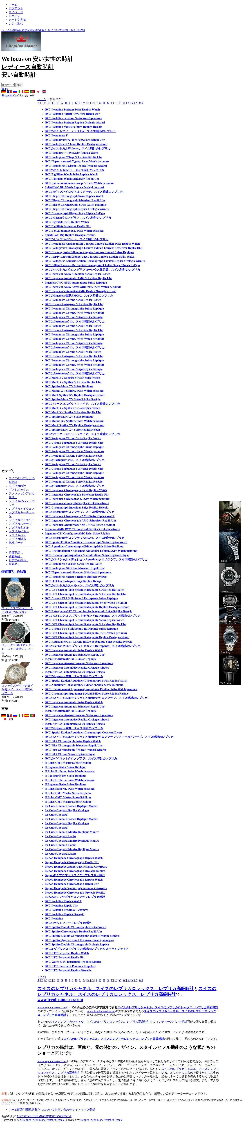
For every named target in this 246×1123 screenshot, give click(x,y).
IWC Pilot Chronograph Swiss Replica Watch (73, 741)
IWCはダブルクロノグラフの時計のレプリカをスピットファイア (87, 948)
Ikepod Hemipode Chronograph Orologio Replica (75, 870)
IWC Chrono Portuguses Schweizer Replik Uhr (74, 304)
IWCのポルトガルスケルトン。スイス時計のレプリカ (79, 585)
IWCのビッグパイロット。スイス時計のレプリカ (76, 239)
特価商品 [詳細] (13, 572)
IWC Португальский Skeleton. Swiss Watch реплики (78, 572)
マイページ (16, 12)
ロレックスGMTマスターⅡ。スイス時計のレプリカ (17, 649)
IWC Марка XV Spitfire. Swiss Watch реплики (74, 390)
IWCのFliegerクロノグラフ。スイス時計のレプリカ (78, 217)
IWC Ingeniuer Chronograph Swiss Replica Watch (76, 490)
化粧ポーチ (16, 542)
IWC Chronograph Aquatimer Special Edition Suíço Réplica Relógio (87, 555)
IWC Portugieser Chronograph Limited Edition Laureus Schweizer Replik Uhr (93, 247)
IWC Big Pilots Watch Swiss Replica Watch (71, 174)
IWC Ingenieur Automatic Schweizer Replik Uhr (74, 654)
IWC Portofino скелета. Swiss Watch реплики (73, 118)
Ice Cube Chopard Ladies (60, 836)
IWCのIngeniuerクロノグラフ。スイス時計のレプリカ (80, 511)
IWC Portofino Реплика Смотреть (66, 909)
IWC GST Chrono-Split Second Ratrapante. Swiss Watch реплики (86, 602)
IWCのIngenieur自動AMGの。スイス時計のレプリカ (79, 295)
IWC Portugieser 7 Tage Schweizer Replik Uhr (73, 157)
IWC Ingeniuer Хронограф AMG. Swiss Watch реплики (80, 524)
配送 (39, 30)
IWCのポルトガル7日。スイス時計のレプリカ (74, 170)
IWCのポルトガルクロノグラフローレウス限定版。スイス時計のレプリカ (92, 269)
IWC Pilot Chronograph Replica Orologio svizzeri (75, 749)
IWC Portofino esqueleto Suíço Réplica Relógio (73, 126)
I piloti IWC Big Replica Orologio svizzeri (70, 234)
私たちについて (52, 30)
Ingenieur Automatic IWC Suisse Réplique (71, 658)
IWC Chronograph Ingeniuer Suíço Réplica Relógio (76, 507)
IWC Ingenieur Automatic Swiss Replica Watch (74, 650)
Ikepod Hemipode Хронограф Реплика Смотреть (76, 866)
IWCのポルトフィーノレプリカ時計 (68, 922)
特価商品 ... (16, 552)
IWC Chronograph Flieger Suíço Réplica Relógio (75, 213)
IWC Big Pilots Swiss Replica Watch (67, 222)
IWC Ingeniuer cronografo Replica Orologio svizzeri (77, 503)
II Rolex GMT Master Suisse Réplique (68, 762)
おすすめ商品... (18, 560)
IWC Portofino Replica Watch (63, 901)
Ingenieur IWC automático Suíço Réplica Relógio (75, 671)
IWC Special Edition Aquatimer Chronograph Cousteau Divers (83, 732)
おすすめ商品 (27, 30)
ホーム (13, 4)
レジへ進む (16, 23)
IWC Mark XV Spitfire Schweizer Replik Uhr (73, 382)
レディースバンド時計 (172, 1021)
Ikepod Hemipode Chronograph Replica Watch (74, 857)
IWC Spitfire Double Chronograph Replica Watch (75, 927)
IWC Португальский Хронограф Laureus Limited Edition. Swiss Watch (90, 256)
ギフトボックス (19, 489)
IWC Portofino (54, 918)
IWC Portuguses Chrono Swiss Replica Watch (73, 299)
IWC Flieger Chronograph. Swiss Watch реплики (75, 204)
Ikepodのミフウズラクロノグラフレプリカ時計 (75, 875)
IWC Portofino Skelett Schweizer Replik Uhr (72, 113)
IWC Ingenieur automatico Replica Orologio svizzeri (77, 667)
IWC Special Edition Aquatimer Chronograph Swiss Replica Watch (86, 542)
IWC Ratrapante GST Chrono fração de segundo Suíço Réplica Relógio (88, 611)
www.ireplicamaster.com (60, 999)
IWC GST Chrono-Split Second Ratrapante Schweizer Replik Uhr (85, 594)
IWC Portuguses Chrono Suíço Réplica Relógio (73, 317)
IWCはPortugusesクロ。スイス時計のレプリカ (75, 321)
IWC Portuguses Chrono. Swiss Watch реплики (74, 312)
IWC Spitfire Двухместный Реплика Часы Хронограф (79, 940)
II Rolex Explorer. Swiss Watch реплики (70, 771)
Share (4, 88)
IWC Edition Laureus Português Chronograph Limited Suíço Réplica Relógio (92, 265)
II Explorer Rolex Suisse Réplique (65, 767)
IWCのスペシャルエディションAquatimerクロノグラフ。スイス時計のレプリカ (96, 559)
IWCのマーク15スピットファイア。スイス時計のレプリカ (82, 403)
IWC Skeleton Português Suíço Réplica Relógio (73, 581)
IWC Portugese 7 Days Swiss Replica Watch (72, 152)
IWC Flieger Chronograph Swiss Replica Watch (74, 196)
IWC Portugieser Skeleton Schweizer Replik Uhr (74, 568)
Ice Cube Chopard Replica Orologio (67, 810)
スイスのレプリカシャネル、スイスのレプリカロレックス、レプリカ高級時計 (115, 988)
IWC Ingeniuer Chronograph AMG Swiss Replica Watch (80, 516)
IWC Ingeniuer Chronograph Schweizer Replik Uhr (77, 494)
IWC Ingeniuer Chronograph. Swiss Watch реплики (77, 498)
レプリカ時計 (17, 485)
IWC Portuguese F (56, 135)
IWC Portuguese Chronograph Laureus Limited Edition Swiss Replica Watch (92, 243)
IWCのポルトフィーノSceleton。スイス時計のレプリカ (80, 131)
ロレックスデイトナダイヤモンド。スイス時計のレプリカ (17, 689)
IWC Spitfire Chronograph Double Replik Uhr (73, 931)
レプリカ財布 (17, 538)
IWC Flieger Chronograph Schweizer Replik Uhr (75, 200)
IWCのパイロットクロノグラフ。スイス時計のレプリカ (81, 758)
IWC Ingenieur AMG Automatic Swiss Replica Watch (77, 273)
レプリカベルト (19, 531)
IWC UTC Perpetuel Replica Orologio (68, 970)
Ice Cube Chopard (56, 814)
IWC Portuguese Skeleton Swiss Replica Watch (73, 563)
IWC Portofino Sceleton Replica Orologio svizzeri (75, 122)
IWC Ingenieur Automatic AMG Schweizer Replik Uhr (78, 278)
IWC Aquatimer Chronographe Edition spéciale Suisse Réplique (84, 546)
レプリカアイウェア (22, 508)
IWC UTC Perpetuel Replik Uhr (65, 957)
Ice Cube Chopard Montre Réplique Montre (72, 832)
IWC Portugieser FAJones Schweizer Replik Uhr (75, 139)
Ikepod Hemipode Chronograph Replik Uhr (72, 862)
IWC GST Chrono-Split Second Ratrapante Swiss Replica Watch (84, 589)
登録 (82, 30)
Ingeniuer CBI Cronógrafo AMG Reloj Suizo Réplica (77, 533)
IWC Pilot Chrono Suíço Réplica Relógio (70, 754)
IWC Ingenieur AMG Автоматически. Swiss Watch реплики (83, 286)
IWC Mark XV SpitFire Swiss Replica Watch (72, 377)
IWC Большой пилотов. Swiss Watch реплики (74, 230)
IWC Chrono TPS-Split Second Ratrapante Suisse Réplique (81, 598)
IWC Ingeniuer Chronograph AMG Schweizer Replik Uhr (80, 520)
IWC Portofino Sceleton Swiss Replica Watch (72, 109)
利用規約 (29, 1109)
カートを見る (17, 19)
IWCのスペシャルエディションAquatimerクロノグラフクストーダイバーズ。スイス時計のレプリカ (109, 736)
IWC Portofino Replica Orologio (64, 914)
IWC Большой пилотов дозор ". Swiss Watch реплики (79, 183)
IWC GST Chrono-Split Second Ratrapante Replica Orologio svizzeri (87, 607)
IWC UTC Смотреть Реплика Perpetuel (70, 966)
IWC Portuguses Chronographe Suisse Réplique (74, 308)
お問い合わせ (70, 30)
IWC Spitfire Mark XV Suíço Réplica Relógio (72, 399)
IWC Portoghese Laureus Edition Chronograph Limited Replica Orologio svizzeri (95, 260)
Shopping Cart (9, 95)
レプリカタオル (19, 527)
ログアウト (16, 8)
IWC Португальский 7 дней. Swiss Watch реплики (77, 161)
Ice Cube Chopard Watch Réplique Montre (71, 806)
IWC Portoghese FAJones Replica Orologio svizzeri (76, 144)
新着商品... (15, 556)
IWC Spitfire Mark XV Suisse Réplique (69, 386)
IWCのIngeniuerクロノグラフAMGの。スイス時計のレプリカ (84, 537)
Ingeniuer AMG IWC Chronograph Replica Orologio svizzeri (82, 529)
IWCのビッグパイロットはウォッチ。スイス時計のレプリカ (84, 191)
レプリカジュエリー (22, 519)
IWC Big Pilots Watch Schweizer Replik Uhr (72, 178)
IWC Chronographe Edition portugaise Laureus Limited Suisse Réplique (89, 252)
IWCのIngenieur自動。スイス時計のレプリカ (74, 676)
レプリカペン (17, 535)
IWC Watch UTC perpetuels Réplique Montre (73, 961)
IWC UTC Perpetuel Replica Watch (67, 953)
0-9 (141, 102)
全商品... (14, 563)
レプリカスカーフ (20, 523)
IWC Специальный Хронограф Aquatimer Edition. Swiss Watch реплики (91, 550)
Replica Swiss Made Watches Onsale (43, 1119)
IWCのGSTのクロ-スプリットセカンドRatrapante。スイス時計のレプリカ (93, 615)
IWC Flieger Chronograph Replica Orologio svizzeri (77, 209)
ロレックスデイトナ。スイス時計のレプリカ (17, 610)
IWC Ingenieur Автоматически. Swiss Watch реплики (79, 663)
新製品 (14, 30)
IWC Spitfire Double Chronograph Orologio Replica (77, 944)
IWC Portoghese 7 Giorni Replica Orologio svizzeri (76, 165)
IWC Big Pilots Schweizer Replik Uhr (68, 226)
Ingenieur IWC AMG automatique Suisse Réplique (76, 282)
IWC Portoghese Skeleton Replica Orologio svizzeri (76, 576)
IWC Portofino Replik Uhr (61, 905)
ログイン (14, 15)
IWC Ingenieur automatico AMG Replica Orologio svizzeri (80, 291)
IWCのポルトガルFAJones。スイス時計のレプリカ (77, 148)
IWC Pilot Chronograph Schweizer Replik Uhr (73, 745)
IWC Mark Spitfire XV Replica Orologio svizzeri (74, 395)
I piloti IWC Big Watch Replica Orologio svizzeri (74, 187)
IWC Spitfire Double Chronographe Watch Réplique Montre (82, 935)
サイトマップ (80, 1109)
